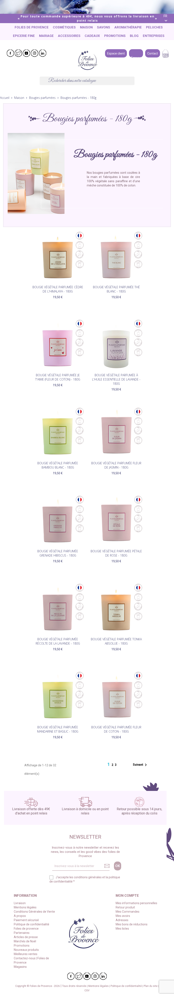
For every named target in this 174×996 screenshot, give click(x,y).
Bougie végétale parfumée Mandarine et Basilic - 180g (57, 729)
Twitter (18, 53)
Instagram (34, 53)
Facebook (10, 53)
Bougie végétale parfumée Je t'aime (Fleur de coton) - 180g (57, 377)
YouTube (26, 53)
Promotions (115, 36)
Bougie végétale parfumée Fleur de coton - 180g (116, 729)
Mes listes (122, 928)
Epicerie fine (24, 36)
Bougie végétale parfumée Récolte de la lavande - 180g (58, 641)
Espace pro (136, 53)
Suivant (140, 764)
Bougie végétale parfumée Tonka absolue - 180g (116, 641)
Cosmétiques (64, 27)
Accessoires (69, 36)
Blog (134, 36)
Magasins (20, 966)
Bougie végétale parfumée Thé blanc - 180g (116, 289)
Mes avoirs (123, 916)
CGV (87, 990)
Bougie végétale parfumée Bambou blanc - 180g (57, 465)
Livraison (20, 903)
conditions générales (88, 877)
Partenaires (21, 932)
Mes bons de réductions (131, 924)
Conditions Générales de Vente (34, 911)
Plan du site (151, 986)
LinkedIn (42, 53)
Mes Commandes (127, 911)
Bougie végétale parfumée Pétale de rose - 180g (116, 553)
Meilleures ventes (25, 954)
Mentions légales (25, 907)
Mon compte (127, 896)
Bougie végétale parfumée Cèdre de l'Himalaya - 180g (57, 289)
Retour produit (125, 907)
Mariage (46, 36)
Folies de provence (32, 27)
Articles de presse (26, 937)
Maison (86, 27)
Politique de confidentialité (31, 924)
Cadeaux (92, 36)
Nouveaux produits (26, 949)
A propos (20, 916)
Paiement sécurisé (26, 920)
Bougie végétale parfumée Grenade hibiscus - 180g (57, 553)
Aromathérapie (128, 27)
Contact (152, 53)
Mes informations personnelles (136, 903)
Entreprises (153, 36)
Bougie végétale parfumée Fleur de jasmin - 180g (116, 465)
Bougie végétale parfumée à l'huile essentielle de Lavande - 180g (116, 379)
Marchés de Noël (25, 941)
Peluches (154, 27)
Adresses (122, 920)
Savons (103, 27)
